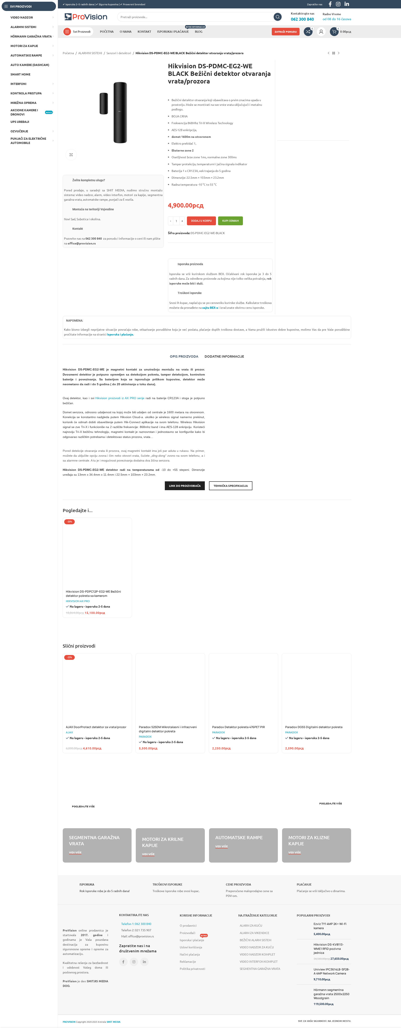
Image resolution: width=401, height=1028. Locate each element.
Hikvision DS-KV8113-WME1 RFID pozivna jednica (329, 948)
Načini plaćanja (190, 954)
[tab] (184, 356)
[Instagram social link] (134, 962)
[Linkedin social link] (144, 962)
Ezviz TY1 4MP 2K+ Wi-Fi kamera (330, 926)
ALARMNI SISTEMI (90, 53)
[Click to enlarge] (71, 154)
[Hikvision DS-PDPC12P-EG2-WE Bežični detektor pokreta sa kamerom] (97, 552)
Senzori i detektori (119, 53)
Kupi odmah (230, 220)
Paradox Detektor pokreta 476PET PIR (238, 727)
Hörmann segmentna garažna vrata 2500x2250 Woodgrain (331, 994)
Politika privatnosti (192, 968)
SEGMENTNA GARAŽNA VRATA (260, 968)
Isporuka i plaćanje (193, 939)
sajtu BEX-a (210, 307)
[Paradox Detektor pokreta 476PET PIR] (243, 688)
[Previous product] (328, 53)
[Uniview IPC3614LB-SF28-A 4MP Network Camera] (303, 974)
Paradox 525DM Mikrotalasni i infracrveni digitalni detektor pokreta (168, 729)
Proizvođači (187, 933)
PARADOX (145, 736)
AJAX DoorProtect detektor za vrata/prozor (96, 727)
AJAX (69, 732)
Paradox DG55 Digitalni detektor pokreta (313, 727)
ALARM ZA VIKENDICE (254, 933)
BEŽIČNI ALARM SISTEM (255, 940)
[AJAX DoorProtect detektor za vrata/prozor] (97, 688)
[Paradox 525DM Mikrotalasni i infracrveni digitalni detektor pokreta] (170, 688)
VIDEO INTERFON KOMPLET (259, 961)
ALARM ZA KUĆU (251, 925)
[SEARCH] (278, 17)
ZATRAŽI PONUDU (286, 31)
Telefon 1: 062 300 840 (136, 924)
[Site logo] (86, 16)
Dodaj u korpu (201, 220)
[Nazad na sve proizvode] (333, 53)
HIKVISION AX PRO (78, 601)
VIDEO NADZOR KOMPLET (257, 954)
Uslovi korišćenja (191, 947)
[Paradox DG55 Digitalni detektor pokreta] (316, 688)
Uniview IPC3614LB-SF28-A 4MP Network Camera (332, 971)
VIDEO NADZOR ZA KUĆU (257, 947)
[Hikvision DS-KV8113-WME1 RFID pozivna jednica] (303, 951)
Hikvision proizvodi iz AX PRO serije (119, 398)
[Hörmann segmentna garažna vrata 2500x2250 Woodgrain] (303, 997)
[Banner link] (134, 793)
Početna (68, 53)
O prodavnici (188, 925)
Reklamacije (188, 961)
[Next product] (338, 53)
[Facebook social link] (123, 962)
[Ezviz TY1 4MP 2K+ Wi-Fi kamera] (303, 929)
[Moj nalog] (321, 31)
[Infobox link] (97, 889)
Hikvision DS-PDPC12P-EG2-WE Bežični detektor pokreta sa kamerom (93, 593)
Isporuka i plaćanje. (120, 334)
